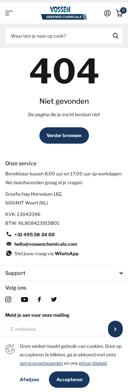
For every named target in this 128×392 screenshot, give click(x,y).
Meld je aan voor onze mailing (37, 315)
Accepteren (69, 379)
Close (64, 273)
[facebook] (39, 299)
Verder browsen (64, 135)
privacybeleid (93, 363)
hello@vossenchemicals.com (45, 244)
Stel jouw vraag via (46, 253)
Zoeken (115, 35)
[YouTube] (24, 299)
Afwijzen (29, 379)
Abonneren (115, 329)
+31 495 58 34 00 (34, 234)
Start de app (9, 13)
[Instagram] (8, 299)
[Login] (107, 13)
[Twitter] (54, 299)
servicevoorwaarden (41, 363)
